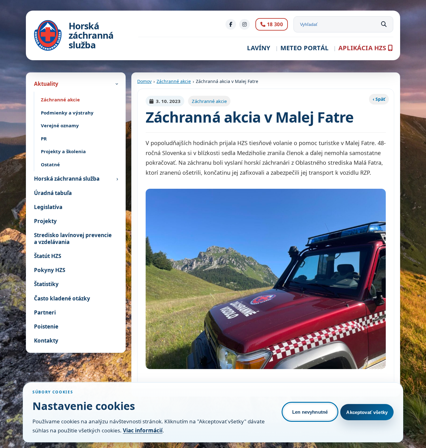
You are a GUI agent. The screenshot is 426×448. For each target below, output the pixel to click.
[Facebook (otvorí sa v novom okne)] (230, 24)
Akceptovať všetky (367, 412)
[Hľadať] (384, 24)
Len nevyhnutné (310, 412)
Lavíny (258, 48)
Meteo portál (304, 48)
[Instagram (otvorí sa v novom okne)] (244, 24)
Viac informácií (142, 430)
